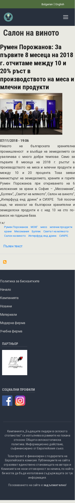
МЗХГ (34, 227)
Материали (8, 315)
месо (44, 227)
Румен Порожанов (16, 227)
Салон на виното (15, 235)
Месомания (21, 231)
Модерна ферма (12, 323)
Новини (6, 306)
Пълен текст (12, 246)
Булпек (36, 231)
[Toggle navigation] (65, 17)
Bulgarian (47, 4)
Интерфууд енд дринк (42, 235)
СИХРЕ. (64, 235)
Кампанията (9, 298)
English (59, 4)
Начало (5, 290)
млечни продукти (61, 227)
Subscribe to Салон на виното (4, 262)
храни (8, 231)
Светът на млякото (56, 231)
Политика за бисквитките (19, 281)
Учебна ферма (11, 331)
